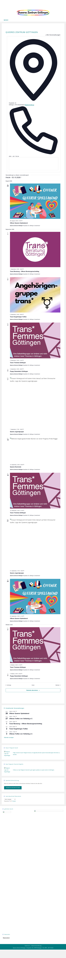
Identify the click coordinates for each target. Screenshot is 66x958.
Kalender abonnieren (32, 690)
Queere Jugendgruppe (17, 432)
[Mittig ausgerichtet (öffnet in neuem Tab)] (36, 2)
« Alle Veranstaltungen (52, 35)
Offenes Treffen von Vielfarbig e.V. (21, 718)
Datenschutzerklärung (36, 945)
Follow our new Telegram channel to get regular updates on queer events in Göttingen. (33, 770)
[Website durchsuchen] (63, 20)
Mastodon (6, 938)
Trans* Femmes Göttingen (18, 362)
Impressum (27, 945)
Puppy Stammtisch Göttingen (19, 371)
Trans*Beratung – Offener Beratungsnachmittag (24, 271)
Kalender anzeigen (9, 737)
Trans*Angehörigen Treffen (18, 317)
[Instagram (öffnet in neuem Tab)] (33, 2)
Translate (14, 801)
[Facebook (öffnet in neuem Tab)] (30, 2)
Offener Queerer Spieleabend (19, 223)
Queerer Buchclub (15, 467)
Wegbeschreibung (29, 104)
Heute (33, 685)
